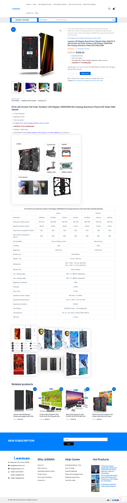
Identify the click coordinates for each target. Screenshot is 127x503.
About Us (41, 465)
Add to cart (85, 73)
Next (63, 87)
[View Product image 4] (57, 87)
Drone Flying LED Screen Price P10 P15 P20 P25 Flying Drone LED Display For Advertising (109, 478)
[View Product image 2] (31, 87)
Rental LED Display (78, 29)
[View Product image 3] (44, 87)
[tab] (16, 100)
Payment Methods (71, 471)
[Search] (113, 20)
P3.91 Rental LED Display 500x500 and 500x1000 (84, 38)
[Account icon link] (109, 9)
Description (16, 100)
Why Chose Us (42, 468)
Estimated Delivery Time (73, 465)
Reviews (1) (42, 100)
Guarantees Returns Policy (46, 471)
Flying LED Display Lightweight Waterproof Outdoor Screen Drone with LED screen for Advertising (109, 469)
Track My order (70, 480)
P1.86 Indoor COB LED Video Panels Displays (108, 485)
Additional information (28, 100)
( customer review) (82, 49)
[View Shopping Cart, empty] (113, 8)
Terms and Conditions (45, 477)
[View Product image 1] (18, 87)
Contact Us (41, 480)
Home (69, 29)
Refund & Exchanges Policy (74, 474)
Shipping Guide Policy (72, 477)
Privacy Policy (42, 474)
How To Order (69, 468)
